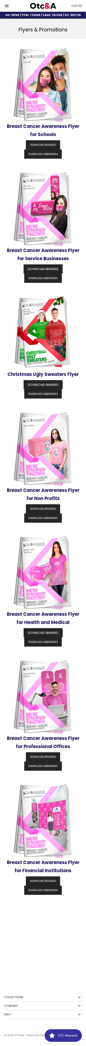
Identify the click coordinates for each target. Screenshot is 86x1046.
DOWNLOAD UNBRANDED (43, 154)
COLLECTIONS (13, 997)
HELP (7, 1014)
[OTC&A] (43, 6)
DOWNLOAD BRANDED (43, 145)
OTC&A (19, 1035)
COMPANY (11, 1006)
